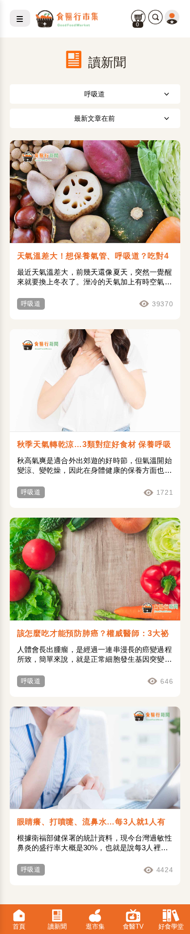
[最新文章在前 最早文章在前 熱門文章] (95, 118)
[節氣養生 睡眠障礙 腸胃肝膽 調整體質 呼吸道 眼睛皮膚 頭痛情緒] (95, 94)
